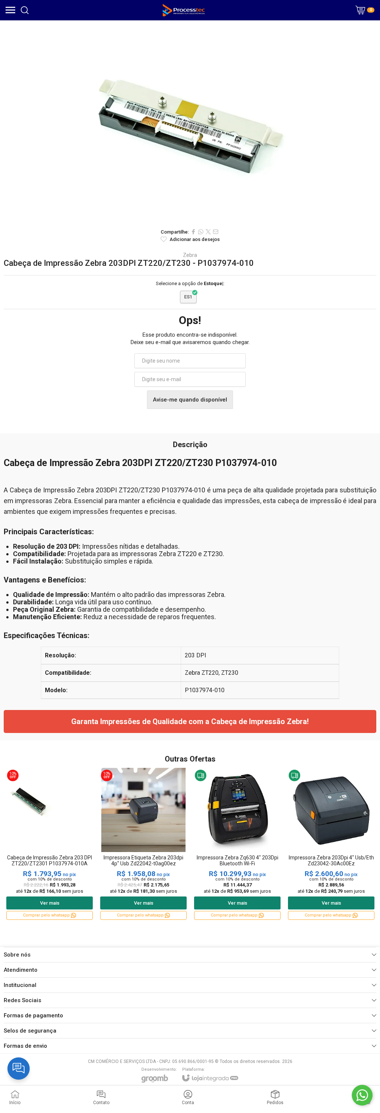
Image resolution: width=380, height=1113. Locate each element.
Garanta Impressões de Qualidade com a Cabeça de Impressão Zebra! (190, 721)
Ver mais (49, 903)
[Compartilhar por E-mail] (215, 231)
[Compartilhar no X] (208, 231)
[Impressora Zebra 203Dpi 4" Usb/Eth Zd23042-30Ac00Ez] (331, 844)
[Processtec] (184, 10)
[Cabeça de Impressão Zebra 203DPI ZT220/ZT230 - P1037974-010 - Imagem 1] (190, 122)
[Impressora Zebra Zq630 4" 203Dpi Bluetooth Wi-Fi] (237, 844)
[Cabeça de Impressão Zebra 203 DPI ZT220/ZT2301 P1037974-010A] (49, 844)
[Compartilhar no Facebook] (193, 231)
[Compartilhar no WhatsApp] (200, 231)
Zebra (190, 255)
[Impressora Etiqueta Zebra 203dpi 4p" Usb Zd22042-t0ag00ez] (143, 844)
